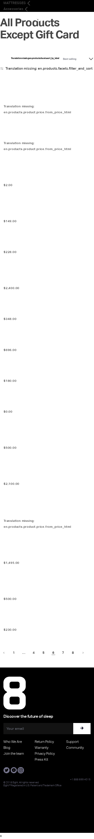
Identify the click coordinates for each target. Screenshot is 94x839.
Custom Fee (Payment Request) (41, 555)
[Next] (83, 653)
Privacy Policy (45, 753)
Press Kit (41, 759)
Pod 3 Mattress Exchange (20, 136)
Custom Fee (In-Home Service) (40, 440)
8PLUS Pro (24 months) (19, 343)
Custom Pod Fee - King (31, 280)
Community (75, 747)
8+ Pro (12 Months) (16, 245)
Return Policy (44, 742)
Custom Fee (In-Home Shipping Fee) (47, 213)
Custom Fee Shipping (29, 591)
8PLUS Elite (11, 404)
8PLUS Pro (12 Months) (19, 312)
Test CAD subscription (31, 177)
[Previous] (4, 653)
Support (72, 742)
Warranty (41, 747)
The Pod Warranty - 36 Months (24, 623)
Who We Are (12, 742)
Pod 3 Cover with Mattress (21, 99)
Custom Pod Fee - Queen (33, 476)
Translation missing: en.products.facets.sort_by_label (35, 58)
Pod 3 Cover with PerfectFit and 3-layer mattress (36, 514)
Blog (6, 747)
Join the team (13, 753)
